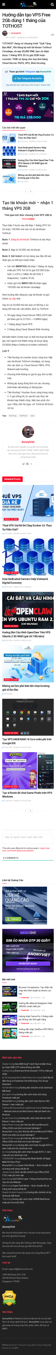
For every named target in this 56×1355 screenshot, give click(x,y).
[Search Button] (52, 4)
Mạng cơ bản (11, 519)
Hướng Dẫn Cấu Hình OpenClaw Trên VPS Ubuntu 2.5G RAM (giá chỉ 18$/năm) (36, 163)
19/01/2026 (23, 181)
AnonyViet (16, 33)
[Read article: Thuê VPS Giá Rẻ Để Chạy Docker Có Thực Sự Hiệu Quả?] (9, 138)
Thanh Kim (25, 998)
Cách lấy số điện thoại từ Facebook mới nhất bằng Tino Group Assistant (27, 1081)
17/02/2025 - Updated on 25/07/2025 (17, 801)
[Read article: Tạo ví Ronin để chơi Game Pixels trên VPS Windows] (28, 770)
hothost (23, 416)
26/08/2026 (36, 1010)
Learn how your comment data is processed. (26, 849)
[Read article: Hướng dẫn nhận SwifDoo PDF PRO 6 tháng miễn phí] (9, 1033)
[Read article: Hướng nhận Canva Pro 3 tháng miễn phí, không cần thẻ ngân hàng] (9, 1020)
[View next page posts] (31, 191)
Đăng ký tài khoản (20, 239)
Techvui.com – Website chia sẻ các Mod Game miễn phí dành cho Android (28, 1111)
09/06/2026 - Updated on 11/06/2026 (33, 154)
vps (32, 416)
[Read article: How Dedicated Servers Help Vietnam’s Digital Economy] (9, 151)
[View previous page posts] (25, 191)
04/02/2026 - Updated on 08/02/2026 (33, 170)
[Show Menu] (3, 4)
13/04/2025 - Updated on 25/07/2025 (17, 747)
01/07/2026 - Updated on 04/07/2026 (33, 141)
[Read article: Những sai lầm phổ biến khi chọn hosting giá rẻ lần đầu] (9, 178)
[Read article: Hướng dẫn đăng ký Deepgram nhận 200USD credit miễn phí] (9, 1007)
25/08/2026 (36, 1036)
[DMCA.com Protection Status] (9, 1298)
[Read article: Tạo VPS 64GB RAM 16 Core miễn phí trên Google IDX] (28, 717)
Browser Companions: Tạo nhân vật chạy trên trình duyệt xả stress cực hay (35, 990)
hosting (12, 416)
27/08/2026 (36, 998)
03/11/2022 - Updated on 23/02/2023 (22, 37)
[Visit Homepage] (28, 5)
